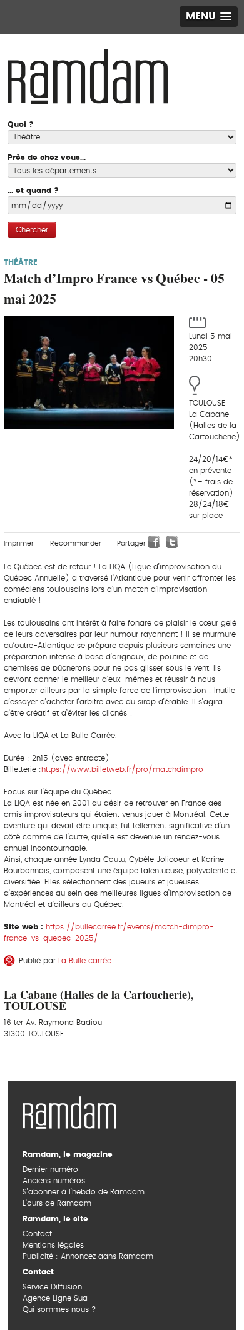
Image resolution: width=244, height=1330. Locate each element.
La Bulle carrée (84, 960)
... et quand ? (33, 190)
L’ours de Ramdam (57, 1203)
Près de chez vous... (47, 157)
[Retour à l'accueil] (69, 1111)
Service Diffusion (52, 1287)
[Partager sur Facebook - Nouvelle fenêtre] (154, 542)
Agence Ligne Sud (55, 1298)
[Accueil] (88, 75)
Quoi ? (21, 124)
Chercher (32, 230)
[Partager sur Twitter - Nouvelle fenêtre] (172, 542)
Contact (37, 1234)
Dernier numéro (50, 1169)
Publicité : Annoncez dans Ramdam (88, 1256)
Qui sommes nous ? (59, 1309)
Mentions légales (53, 1245)
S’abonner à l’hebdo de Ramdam (84, 1192)
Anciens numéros (54, 1180)
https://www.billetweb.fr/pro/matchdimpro (122, 769)
